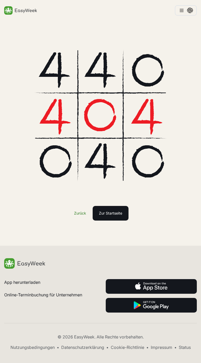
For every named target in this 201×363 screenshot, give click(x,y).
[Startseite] (20, 10)
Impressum (161, 347)
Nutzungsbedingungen (32, 347)
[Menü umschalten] (186, 10)
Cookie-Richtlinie (127, 347)
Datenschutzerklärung (82, 347)
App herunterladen (22, 282)
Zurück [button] (80, 213)
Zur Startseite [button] (110, 213)
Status (185, 347)
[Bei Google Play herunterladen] (151, 305)
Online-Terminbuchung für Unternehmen (43, 294)
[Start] (100, 263)
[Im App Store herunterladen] (151, 286)
